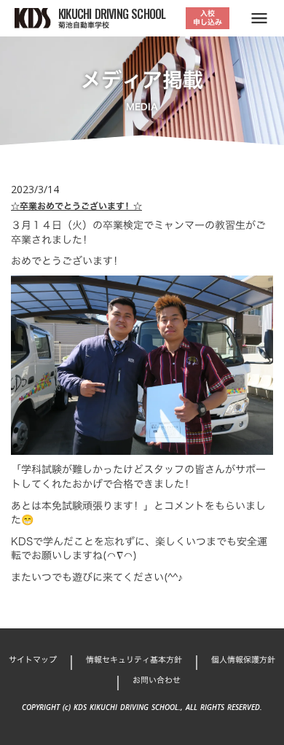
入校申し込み (207, 18)
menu (259, 18)
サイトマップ (33, 660)
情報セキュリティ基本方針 (134, 660)
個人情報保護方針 (243, 660)
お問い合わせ (157, 680)
